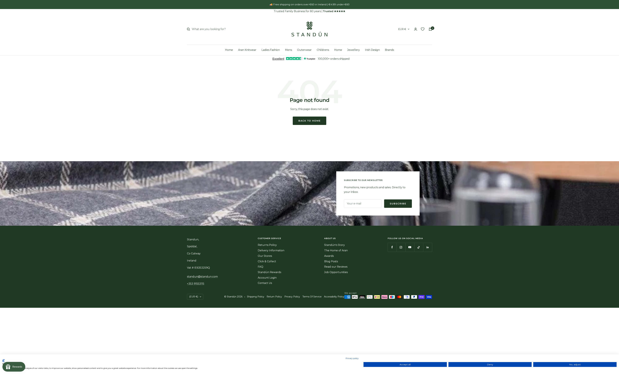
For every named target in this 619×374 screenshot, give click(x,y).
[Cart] (430, 29)
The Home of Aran (336, 250)
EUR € (402, 29)
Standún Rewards (269, 272)
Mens (288, 49)
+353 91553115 (195, 283)
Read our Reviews (335, 266)
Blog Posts (331, 261)
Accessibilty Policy (334, 296)
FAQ (260, 266)
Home (229, 49)
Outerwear (304, 49)
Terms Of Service (312, 296)
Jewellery (353, 49)
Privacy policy (352, 358)
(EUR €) (193, 296)
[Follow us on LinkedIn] (427, 247)
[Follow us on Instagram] (401, 247)
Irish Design (372, 49)
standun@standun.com (202, 276)
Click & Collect (267, 261)
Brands (389, 49)
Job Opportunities (336, 272)
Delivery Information (271, 250)
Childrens (323, 49)
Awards (329, 255)
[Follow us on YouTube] (409, 247)
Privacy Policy (292, 296)
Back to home (309, 120)
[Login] (415, 29)
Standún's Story (334, 244)
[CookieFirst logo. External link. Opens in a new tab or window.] (3, 360)
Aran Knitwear (247, 49)
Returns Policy (267, 244)
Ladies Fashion (270, 49)
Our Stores (265, 255)
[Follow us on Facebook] (392, 247)
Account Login (267, 277)
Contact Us (265, 283)
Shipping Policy (255, 296)
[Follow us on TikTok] (418, 247)
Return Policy (274, 296)
